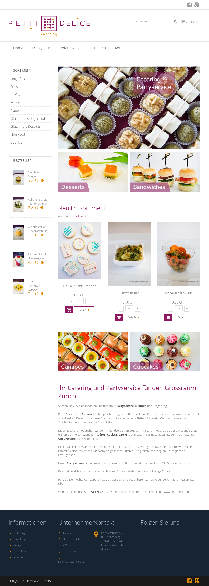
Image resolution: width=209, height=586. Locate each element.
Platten (16, 110)
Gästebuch (97, 47)
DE (14, 5)
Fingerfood (18, 78)
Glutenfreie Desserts (25, 126)
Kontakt (121, 47)
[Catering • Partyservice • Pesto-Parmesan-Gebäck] (18, 287)
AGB (65, 545)
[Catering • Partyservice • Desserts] (93, 191)
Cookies (16, 142)
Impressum (69, 551)
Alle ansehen (84, 216)
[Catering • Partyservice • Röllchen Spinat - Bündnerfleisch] (18, 205)
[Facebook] (189, 6)
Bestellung (19, 533)
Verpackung (20, 551)
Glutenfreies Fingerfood (28, 118)
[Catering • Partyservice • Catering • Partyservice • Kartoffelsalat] (129, 285)
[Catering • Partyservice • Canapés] (93, 370)
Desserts (17, 86)
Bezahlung (19, 539)
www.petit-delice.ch (176, 492)
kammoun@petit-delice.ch (112, 547)
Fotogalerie (41, 47)
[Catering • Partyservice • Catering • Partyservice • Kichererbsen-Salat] (178, 285)
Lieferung (18, 557)
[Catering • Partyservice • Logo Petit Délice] (50, 37)
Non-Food (18, 134)
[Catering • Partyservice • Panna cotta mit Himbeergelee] (18, 260)
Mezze (15, 102)
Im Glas (16, 94)
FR (20, 5)
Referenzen (69, 47)
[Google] (196, 6)
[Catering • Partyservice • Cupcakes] (165, 370)
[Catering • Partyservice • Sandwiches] (165, 191)
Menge (17, 545)
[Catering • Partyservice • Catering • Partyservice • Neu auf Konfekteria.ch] (79, 278)
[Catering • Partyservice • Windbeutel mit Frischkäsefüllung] (18, 233)
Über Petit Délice (72, 539)
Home (18, 47)
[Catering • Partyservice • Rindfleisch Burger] (18, 178)
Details (82, 310)
